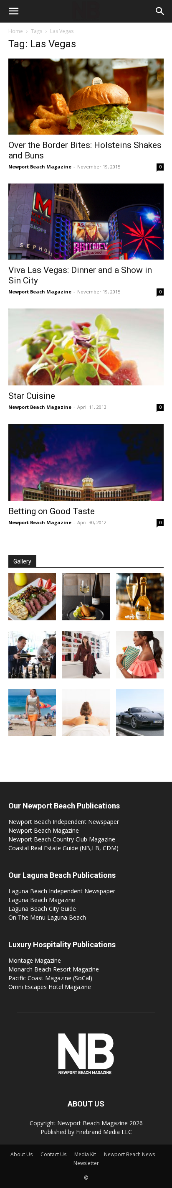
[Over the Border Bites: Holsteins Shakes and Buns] (86, 97)
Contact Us (53, 1154)
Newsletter (86, 1163)
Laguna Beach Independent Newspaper (61, 891)
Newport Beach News (129, 1154)
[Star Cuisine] (86, 346)
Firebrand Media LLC (104, 1132)
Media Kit (85, 1154)
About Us (21, 1154)
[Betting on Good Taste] (86, 462)
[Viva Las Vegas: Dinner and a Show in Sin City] (86, 222)
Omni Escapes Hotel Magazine (49, 987)
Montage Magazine (34, 960)
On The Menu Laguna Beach (47, 917)
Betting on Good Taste (51, 511)
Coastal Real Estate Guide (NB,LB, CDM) (63, 848)
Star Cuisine (31, 396)
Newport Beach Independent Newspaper (63, 822)
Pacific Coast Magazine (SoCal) (50, 978)
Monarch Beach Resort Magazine (53, 969)
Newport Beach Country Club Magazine (61, 839)
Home (15, 31)
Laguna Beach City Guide (42, 909)
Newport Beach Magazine (39, 166)
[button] (13, 11)
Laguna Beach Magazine (41, 900)
